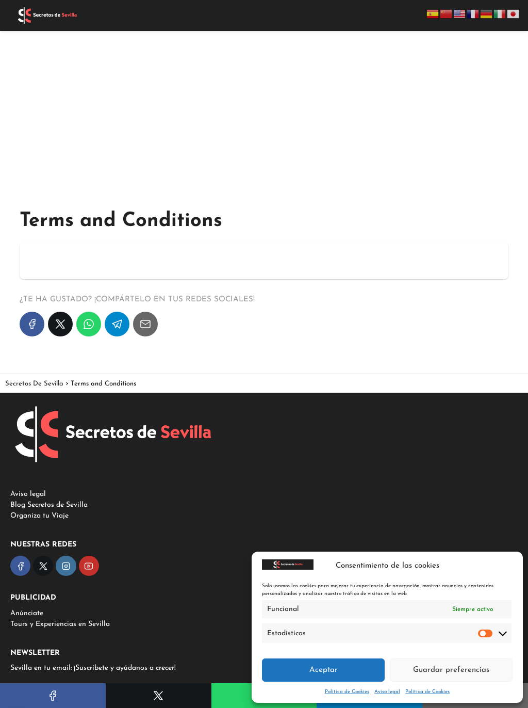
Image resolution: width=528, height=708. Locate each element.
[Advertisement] (264, 110)
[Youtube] (89, 566)
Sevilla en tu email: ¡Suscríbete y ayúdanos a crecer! (93, 668)
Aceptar (323, 670)
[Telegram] (117, 324)
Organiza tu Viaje (39, 516)
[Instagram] (66, 566)
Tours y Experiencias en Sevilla (60, 624)
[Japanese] (513, 13)
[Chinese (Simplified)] (446, 13)
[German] (486, 13)
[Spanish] (433, 13)
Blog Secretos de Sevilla (49, 505)
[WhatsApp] (88, 324)
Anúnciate (26, 613)
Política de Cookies (347, 692)
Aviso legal (387, 692)
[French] (473, 13)
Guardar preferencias (451, 670)
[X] (60, 324)
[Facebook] (32, 324)
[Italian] (500, 13)
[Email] (145, 324)
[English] (460, 13)
